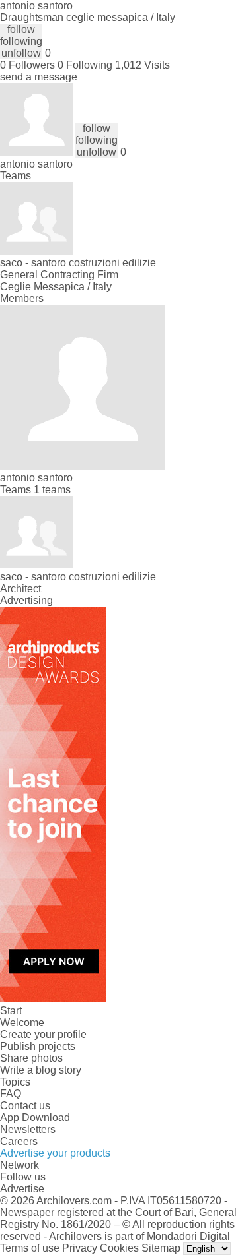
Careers (19, 1141)
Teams (15, 175)
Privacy (79, 1248)
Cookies (119, 1248)
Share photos (31, 1058)
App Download (35, 1117)
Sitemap (160, 1248)
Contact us (25, 1105)
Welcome (22, 1022)
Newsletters (28, 1129)
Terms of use (30, 1248)
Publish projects (37, 1046)
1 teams (52, 489)
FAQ (10, 1093)
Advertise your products (55, 1153)
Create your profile (43, 1034)
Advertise (22, 1188)
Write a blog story (40, 1070)
